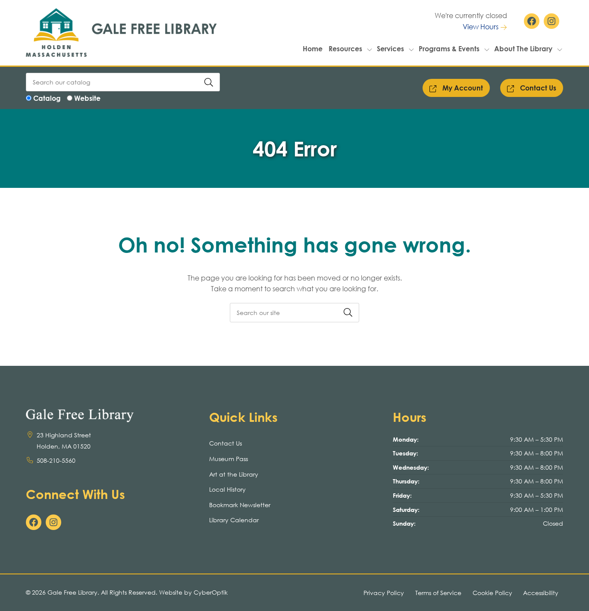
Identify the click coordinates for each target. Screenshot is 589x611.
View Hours (481, 26)
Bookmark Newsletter (239, 505)
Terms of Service (438, 593)
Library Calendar (234, 520)
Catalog (47, 98)
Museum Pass (228, 459)
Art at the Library (233, 474)
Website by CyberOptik (193, 592)
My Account (462, 88)
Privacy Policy (383, 593)
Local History (227, 489)
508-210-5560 (56, 460)
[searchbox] (294, 312)
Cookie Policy (492, 593)
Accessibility (540, 593)
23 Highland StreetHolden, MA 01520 (64, 440)
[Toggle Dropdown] (369, 48)
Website (87, 98)
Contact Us (537, 88)
